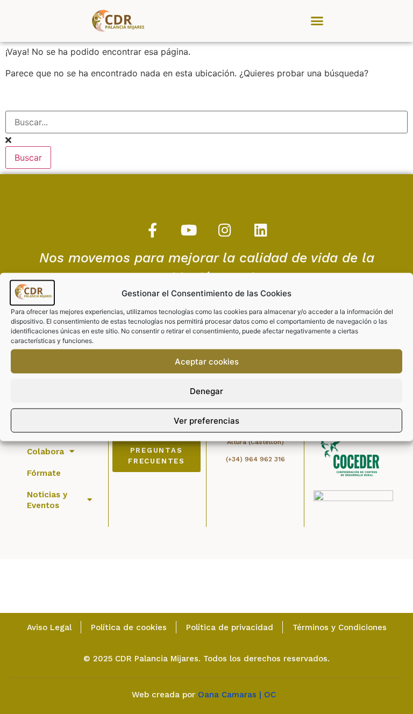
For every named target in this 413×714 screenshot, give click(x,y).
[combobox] (206, 122)
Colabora (45, 451)
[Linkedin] (260, 230)
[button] (317, 21)
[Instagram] (224, 230)
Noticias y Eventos (47, 500)
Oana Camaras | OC (239, 694)
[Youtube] (188, 230)
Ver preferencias (206, 420)
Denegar (206, 390)
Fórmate (44, 473)
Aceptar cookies (207, 361)
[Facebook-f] (152, 230)
